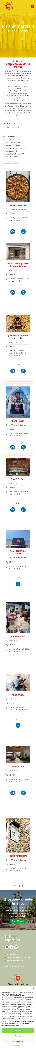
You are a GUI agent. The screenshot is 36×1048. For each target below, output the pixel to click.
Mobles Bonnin (18, 636)
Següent (20, 886)
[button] (33, 989)
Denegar (18, 1036)
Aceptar (18, 1031)
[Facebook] (12, 231)
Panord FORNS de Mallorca (18, 552)
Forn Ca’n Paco (18, 479)
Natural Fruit (18, 766)
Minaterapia (18, 694)
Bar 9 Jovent (18, 420)
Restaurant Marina (18, 855)
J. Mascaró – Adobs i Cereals (18, 336)
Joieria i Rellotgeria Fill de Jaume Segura (18, 264)
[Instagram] (23, 231)
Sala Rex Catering (18, 205)
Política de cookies (17, 1045)
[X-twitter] (11, 947)
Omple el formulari (18, 921)
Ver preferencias (18, 1041)
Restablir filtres (10, 162)
